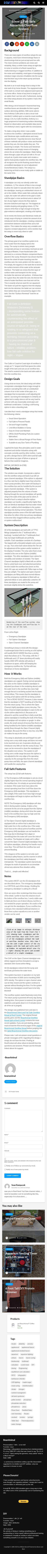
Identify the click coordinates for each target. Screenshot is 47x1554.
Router (26, 1414)
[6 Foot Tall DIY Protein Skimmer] (23, 1296)
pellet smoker (16, 1400)
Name (6, 1134)
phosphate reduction (18, 1403)
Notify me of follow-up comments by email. (21, 1165)
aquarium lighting (27, 1354)
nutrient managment (18, 1393)
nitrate (13, 1389)
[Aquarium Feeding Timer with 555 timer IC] (23, 1261)
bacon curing (30, 1358)
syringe (30, 1417)
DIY (33, 1365)
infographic (22, 1375)
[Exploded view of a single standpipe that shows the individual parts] (38, 920)
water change (16, 1424)
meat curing (15, 1386)
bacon (21, 1358)
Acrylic (13, 1344)
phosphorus (15, 1407)
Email (6, 1142)
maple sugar (27, 1382)
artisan (13, 1358)
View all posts (10, 1081)
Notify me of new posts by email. (17, 1169)
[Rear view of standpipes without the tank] (19, 920)
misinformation (28, 1386)
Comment (7, 1108)
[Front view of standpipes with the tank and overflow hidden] (28, 920)
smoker (22, 1417)
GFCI (13, 1375)
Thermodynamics (27, 1421)
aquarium (14, 1354)
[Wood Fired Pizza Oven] (23, 1226)
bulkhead (25, 1361)
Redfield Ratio (27, 1410)
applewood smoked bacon (20, 1351)
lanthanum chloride (18, 1379)
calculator (14, 1365)
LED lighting (15, 1382)
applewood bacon (28, 1347)
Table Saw (15, 1421)
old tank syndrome (17, 1396)
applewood (15, 1347)
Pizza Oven (15, 1410)
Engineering (23, 1368)
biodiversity (15, 1361)
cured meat (25, 1365)
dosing (13, 1368)
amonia (30, 1344)
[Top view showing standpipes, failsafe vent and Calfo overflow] (9, 920)
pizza (24, 1407)
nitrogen (21, 1389)
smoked (14, 1417)
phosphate (27, 1400)
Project (23, 16)
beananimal (18, 34)
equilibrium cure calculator (20, 1372)
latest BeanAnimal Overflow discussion (22, 1031)
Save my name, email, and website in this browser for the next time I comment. (22, 1161)
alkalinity (22, 1344)
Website (6, 1151)
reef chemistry (16, 1414)
